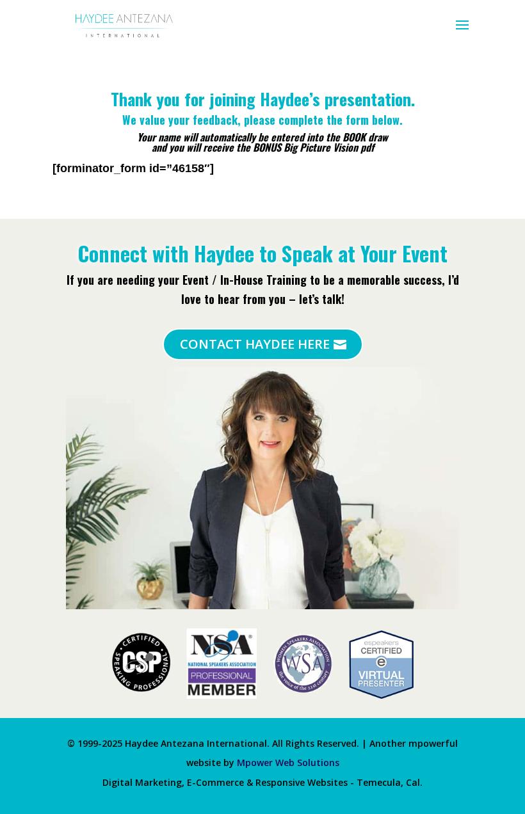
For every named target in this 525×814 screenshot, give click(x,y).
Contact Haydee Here (255, 344)
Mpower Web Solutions (288, 762)
